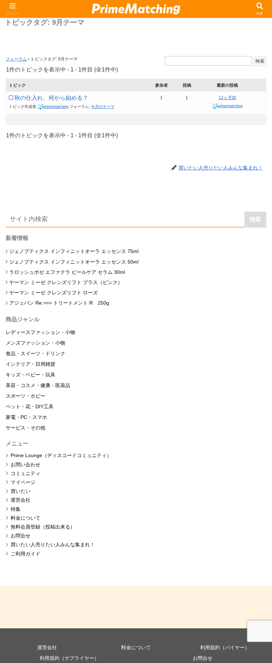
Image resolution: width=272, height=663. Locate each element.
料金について (25, 518)
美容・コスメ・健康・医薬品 (38, 385)
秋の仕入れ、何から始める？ (51, 98)
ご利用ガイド (25, 554)
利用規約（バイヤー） (225, 647)
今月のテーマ (102, 106)
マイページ (23, 482)
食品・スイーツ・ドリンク (35, 353)
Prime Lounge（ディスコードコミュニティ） (61, 455)
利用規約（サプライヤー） (69, 658)
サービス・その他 (25, 428)
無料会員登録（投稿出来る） (43, 527)
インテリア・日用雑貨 (30, 364)
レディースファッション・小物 (40, 332)
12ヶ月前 (227, 97)
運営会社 (20, 500)
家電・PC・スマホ (26, 417)
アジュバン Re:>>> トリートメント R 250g (59, 303)
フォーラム (16, 59)
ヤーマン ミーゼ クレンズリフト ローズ (53, 292)
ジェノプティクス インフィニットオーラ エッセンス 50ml (73, 262)
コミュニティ (25, 473)
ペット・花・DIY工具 (29, 406)
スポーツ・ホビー (25, 396)
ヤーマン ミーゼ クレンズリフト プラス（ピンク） (66, 282)
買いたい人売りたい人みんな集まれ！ (53, 544)
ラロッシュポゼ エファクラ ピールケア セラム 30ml (67, 272)
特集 (16, 509)
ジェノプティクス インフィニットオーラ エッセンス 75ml (73, 251)
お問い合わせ (25, 464)
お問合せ (20, 535)
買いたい (20, 491)
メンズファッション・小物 (35, 343)
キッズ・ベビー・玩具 (30, 374)
